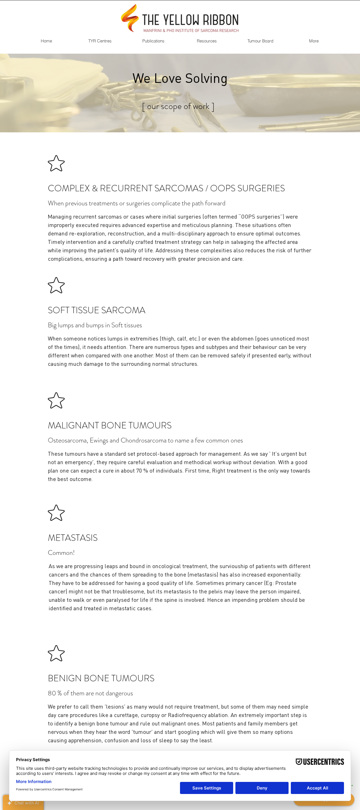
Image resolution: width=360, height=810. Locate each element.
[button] (100, 41)
